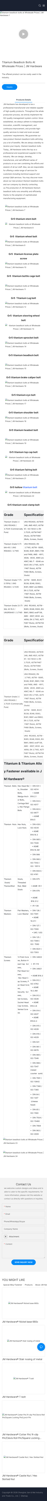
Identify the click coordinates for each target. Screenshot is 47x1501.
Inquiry (10, 87)
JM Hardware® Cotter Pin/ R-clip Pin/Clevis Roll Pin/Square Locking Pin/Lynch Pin (20, 1436)
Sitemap (24, 1496)
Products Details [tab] (23, 100)
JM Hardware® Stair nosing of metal (22, 1359)
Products (29, 1285)
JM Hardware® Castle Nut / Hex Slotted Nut (19, 1477)
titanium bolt (30, 487)
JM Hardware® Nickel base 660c (20, 1321)
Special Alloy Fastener (12, 1285)
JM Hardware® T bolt (14, 1396)
